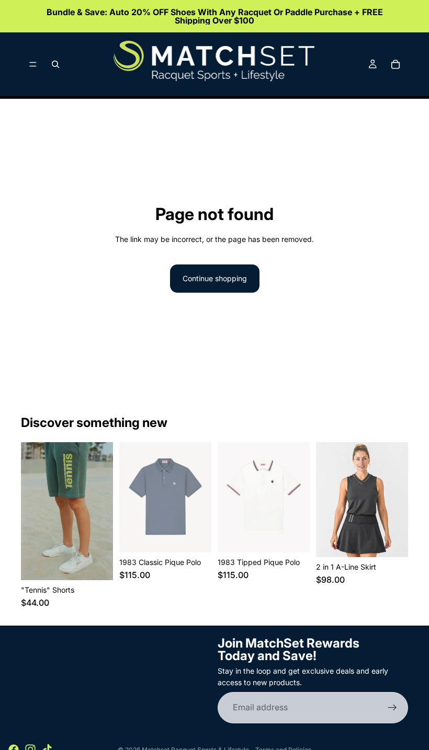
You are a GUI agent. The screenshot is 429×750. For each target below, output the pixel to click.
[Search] (55, 64)
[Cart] (395, 64)
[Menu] (33, 64)
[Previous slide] (32, 511)
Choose (105, 563)
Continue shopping (215, 278)
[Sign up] (392, 708)
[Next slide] (101, 511)
